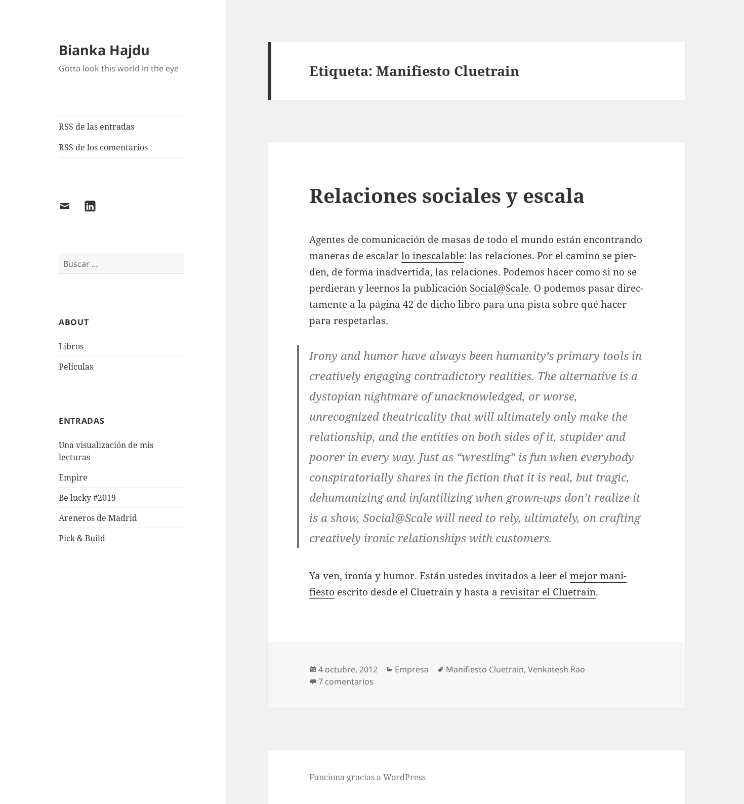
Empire (73, 477)
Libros (71, 346)
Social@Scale (499, 288)
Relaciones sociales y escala (447, 195)
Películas (76, 366)
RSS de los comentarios (103, 147)
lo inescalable (432, 255)
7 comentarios (346, 681)
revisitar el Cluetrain (548, 591)
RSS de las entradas (96, 126)
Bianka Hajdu (104, 50)
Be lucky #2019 (87, 497)
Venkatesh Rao (556, 669)
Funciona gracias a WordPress (367, 777)
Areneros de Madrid (98, 518)
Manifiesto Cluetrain (485, 669)
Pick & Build (82, 538)
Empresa (412, 669)
